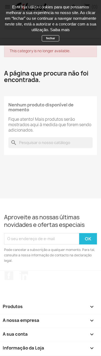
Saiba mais (60, 29)
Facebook (9, 275)
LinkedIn (23, 275)
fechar (50, 38)
